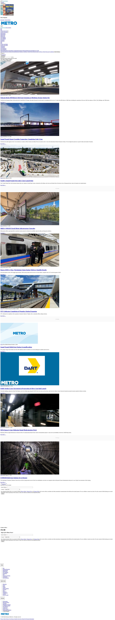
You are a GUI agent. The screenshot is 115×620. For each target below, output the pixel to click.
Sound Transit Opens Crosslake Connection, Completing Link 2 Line (21, 139)
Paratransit (2, 39)
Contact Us (38, 51)
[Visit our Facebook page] (1, 530)
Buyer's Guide (36, 50)
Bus (1, 28)
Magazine (2, 50)
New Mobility (3, 37)
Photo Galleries (14, 50)
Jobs (21, 50)
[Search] (12, 57)
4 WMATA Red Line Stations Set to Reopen (13, 478)
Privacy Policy (42, 51)
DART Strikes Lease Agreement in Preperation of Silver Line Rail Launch (23, 388)
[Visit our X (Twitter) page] (3, 530)
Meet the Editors (8, 51)
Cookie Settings (57, 51)
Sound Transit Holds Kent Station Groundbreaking (16, 347)
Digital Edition (7, 19)
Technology (2, 46)
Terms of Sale (13, 618)
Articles (11, 1)
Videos (10, 50)
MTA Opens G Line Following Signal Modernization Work (18, 430)
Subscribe (2, 19)
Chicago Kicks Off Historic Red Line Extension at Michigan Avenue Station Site (25, 98)
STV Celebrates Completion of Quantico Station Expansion (18, 311)
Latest (5, 60)
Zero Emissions (3, 48)
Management (2, 33)
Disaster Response (3, 30)
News (9, 1)
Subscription (2, 51)
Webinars (24, 50)
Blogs (7, 50)
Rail (1, 42)
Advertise (13, 51)
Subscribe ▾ (3, 3)
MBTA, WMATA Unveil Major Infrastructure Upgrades (17, 228)
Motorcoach (2, 35)
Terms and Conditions (49, 51)
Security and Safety (4, 44)
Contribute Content (26, 51)
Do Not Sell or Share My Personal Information (25, 618)
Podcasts (18, 50)
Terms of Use (8, 618)
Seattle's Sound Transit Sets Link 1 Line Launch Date (16, 180)
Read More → (3, 102)
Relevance (8, 60)
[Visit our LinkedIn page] (2, 530)
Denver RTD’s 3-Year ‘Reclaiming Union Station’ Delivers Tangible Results (23, 270)
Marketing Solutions (19, 51)
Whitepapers (28, 50)
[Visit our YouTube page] (4, 530)
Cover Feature (5, 1)
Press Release (33, 51)
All (1, 59)
